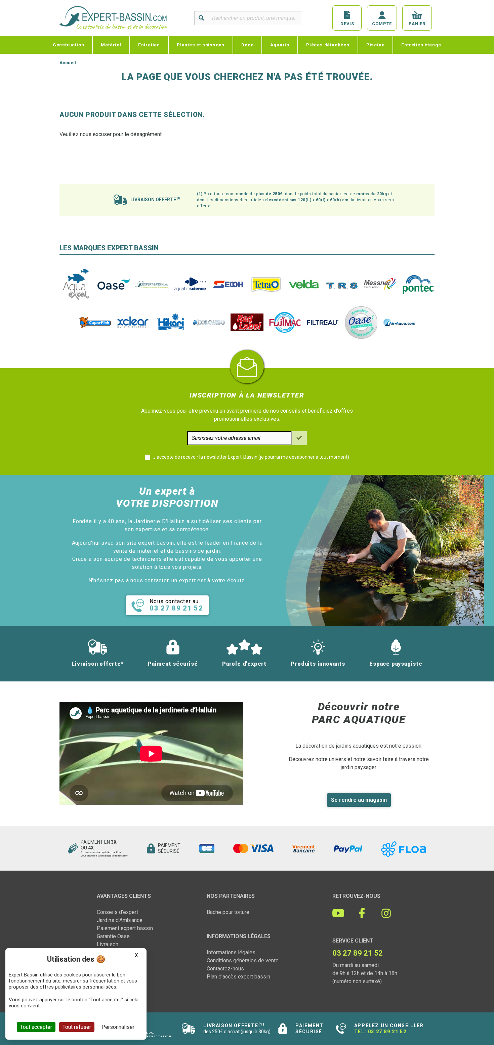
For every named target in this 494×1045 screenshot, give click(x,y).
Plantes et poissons (200, 44)
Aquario (279, 44)
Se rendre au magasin (359, 800)
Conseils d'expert (117, 912)
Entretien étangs (421, 44)
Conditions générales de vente (243, 960)
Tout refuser (77, 1027)
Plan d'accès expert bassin (238, 976)
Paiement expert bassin (125, 928)
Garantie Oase (113, 936)
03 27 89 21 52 (387, 1031)
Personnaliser (117, 1027)
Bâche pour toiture (228, 912)
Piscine (375, 44)
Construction (68, 44)
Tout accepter (36, 1027)
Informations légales (231, 952)
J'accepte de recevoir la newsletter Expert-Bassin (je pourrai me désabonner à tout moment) (251, 457)
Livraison (107, 944)
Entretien (149, 44)
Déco (247, 44)
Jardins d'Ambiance (119, 920)
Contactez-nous (225, 968)
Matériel (111, 44)
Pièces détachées (327, 44)
